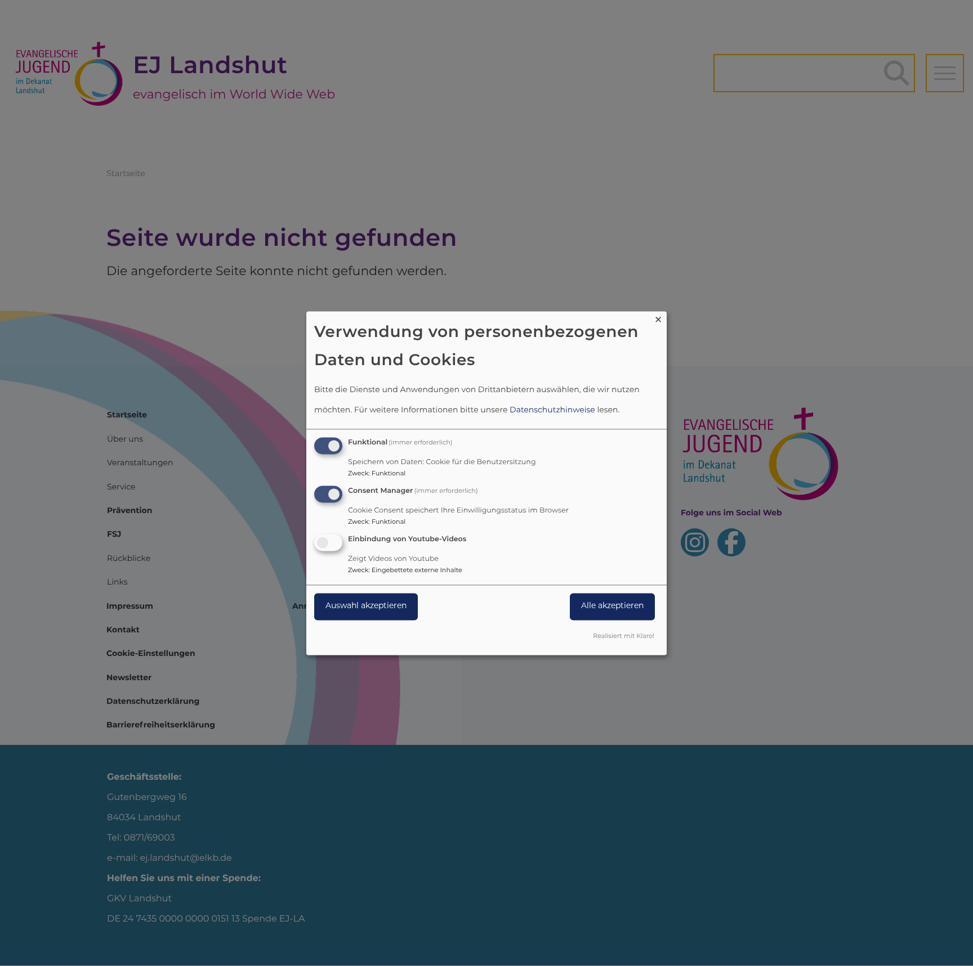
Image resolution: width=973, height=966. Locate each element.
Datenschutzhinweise (552, 411)
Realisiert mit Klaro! (623, 636)
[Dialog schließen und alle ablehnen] (658, 318)
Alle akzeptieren (612, 606)
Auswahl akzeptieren (366, 606)
